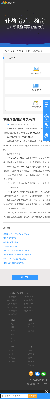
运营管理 (12, 341)
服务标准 (31, 324)
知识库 (12, 331)
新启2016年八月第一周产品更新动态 (16, 250)
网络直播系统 (12, 300)
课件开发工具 (12, 307)
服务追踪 (31, 331)
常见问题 (31, 365)
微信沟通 (46, 129)
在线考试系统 (28, 297)
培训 (12, 327)
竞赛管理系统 (12, 314)
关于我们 (31, 351)
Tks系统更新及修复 (10, 246)
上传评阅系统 (28, 311)
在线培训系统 (12, 297)
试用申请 (25, 277)
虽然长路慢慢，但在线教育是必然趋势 (17, 255)
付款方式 (31, 358)
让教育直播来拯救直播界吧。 (14, 263)
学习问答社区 (28, 307)
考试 (12, 338)
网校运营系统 (28, 300)
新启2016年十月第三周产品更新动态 (16, 234)
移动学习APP (28, 304)
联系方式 (31, 354)
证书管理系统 (12, 311)
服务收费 (31, 327)
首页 (12, 51)
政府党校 (12, 358)
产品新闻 (20, 51)
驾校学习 (12, 361)
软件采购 (31, 361)
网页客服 (46, 107)
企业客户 (12, 351)
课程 (12, 334)
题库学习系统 (12, 304)
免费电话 (46, 118)
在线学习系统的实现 (10, 242)
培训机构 (12, 354)
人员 (12, 324)
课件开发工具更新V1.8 (11, 238)
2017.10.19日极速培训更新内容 (15, 259)
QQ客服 (46, 137)
